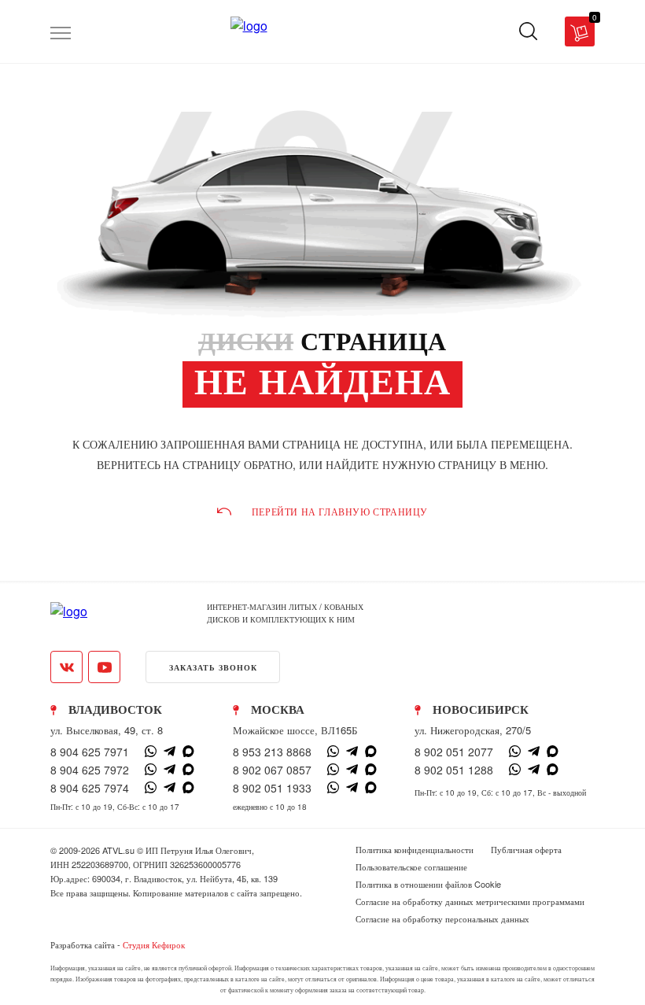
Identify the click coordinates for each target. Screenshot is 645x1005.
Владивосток (115, 710)
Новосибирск (481, 710)
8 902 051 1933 (272, 788)
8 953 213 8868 (272, 752)
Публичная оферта (526, 849)
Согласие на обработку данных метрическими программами (470, 901)
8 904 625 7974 (89, 788)
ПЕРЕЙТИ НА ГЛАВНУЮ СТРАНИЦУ (340, 511)
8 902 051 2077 (454, 752)
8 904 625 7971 (89, 752)
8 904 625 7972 (89, 770)
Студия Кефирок (154, 944)
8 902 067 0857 (272, 770)
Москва (277, 710)
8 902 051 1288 (454, 770)
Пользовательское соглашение (411, 866)
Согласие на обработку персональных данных (442, 918)
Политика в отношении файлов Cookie (428, 884)
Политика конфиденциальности (415, 849)
